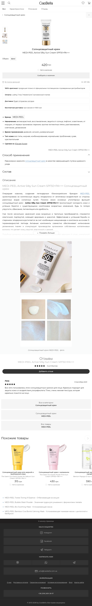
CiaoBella (46, 3)
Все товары (46, 425)
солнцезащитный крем (35, 161)
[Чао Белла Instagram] (46, 532)
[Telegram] (74, 562)
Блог (71, 582)
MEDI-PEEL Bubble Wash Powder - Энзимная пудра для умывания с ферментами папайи (43, 502)
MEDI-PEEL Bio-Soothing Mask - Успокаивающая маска (28, 507)
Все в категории (46, 404)
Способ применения (16, 155)
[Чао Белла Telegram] (46, 549)
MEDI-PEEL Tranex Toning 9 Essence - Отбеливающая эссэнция (32, 498)
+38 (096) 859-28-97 (46, 593)
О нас (9, 582)
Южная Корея (21, 144)
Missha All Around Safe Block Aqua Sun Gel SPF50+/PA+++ (89, 15)
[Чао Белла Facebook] (46, 541)
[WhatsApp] (46, 562)
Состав (6, 171)
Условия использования (57, 582)
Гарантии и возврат (38, 582)
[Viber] (18, 562)
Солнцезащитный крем (14, 15)
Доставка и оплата (20, 582)
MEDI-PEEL (85, 194)
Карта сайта (79, 582)
